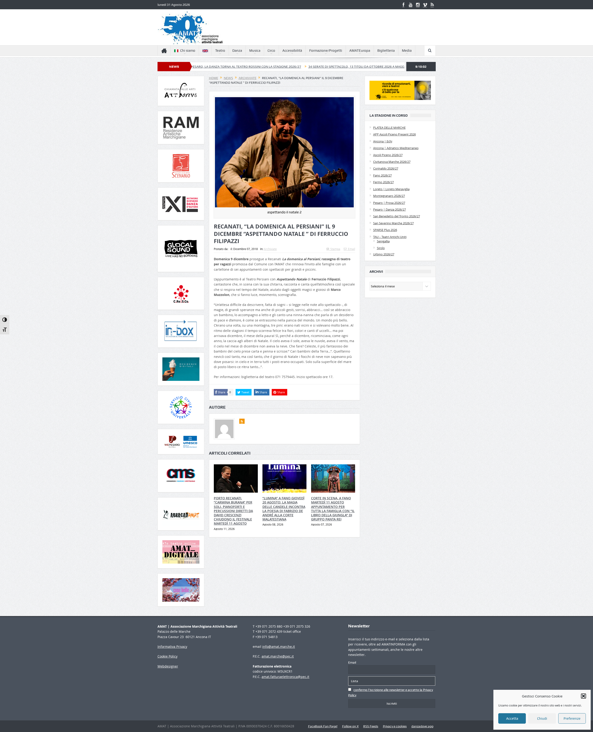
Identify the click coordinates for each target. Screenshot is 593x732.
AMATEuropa (359, 50)
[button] (583, 696)
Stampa (335, 249)
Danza (237, 50)
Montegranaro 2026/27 (389, 196)
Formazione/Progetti (325, 50)
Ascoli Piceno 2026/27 (388, 155)
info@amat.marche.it (278, 646)
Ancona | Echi (382, 141)
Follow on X (350, 726)
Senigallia (383, 241)
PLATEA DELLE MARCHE (389, 127)
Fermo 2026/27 (383, 182)
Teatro (220, 50)
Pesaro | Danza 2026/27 (389, 209)
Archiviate (270, 249)
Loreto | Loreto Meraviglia (391, 189)
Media (407, 50)
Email (351, 249)
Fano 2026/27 (382, 175)
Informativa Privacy (172, 646)
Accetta (512, 718)
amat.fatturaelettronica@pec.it (285, 676)
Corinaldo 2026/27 (385, 168)
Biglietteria (386, 50)
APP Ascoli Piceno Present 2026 (394, 134)
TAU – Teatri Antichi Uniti (390, 237)
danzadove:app (422, 726)
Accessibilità (292, 50)
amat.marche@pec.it (278, 656)
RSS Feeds (370, 726)
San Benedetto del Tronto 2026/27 (396, 216)
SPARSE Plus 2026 (385, 230)
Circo (271, 50)
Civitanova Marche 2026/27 (391, 162)
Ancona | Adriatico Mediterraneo (396, 148)
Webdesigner (168, 666)
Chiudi (542, 718)
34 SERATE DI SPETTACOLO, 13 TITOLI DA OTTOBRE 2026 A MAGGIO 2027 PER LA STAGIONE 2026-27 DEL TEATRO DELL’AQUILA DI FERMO (366, 66)
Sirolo (381, 248)
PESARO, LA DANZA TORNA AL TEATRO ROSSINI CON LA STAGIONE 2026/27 (204, 66)
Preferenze (572, 718)
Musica (254, 50)
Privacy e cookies (395, 726)
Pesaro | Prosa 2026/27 (389, 203)
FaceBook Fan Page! (323, 726)
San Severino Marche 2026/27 (393, 223)
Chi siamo (187, 50)
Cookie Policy (167, 656)
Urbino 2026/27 (383, 254)
